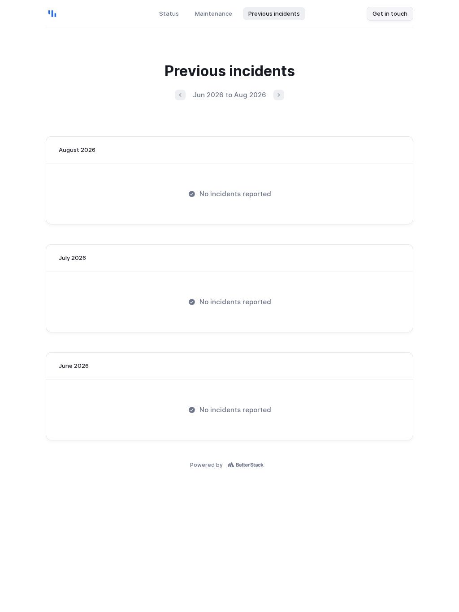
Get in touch (389, 13)
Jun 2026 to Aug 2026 (229, 95)
